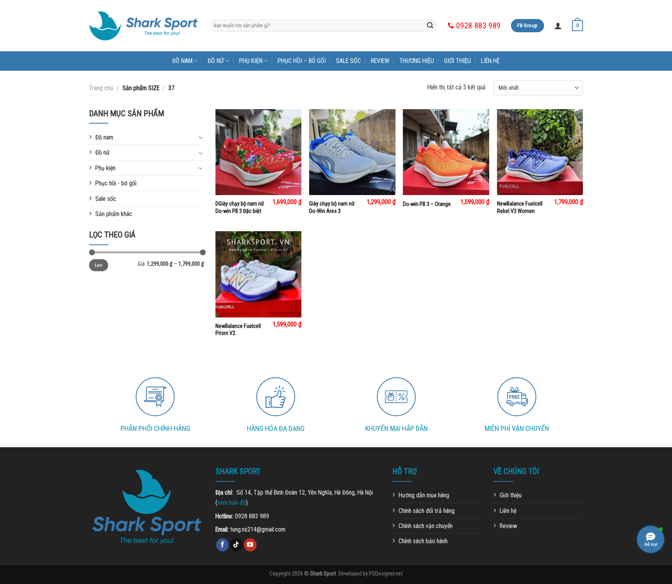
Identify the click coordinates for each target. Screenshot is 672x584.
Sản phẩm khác (113, 214)
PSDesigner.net (386, 573)
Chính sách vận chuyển (426, 526)
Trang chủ (101, 88)
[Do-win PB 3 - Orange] (446, 152)
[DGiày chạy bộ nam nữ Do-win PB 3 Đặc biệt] (258, 152)
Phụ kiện (250, 61)
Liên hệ (490, 61)
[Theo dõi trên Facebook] (222, 544)
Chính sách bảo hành (423, 541)
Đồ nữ (216, 61)
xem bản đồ (231, 502)
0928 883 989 (252, 516)
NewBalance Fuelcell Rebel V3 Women (519, 207)
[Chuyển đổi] (201, 137)
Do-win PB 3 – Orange (427, 204)
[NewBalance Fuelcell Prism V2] (258, 274)
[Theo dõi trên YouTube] (250, 544)
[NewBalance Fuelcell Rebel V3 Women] (540, 152)
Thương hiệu (416, 61)
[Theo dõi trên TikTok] (236, 544)
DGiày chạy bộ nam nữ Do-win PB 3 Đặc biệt (239, 207)
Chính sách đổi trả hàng (427, 510)
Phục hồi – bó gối (302, 61)
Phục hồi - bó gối (115, 183)
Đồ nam (182, 61)
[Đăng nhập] (558, 25)
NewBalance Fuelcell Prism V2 (238, 329)
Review (380, 61)
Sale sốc (348, 61)
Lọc (98, 265)
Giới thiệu (457, 61)
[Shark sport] (143, 25)
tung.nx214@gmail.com (257, 529)
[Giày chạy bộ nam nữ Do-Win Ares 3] (352, 152)
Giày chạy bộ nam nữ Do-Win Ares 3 (332, 207)
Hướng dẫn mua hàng (424, 495)
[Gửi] (430, 25)
